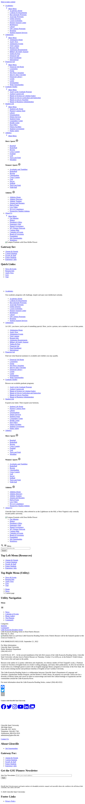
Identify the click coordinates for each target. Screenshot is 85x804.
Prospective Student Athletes (20, 211)
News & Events (10, 269)
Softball (12, 183)
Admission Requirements (18, 50)
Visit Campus (14, 46)
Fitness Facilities (15, 127)
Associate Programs (17, 17)
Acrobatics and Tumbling (18, 169)
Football (12, 154)
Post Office (14, 125)
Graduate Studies (11, 87)
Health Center (14, 123)
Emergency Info (15, 224)
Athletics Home (15, 197)
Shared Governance (17, 226)
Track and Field (15, 158)
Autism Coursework (17, 94)
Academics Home (16, 11)
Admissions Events (16, 44)
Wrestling (13, 160)
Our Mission (14, 218)
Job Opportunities (16, 238)
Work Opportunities (17, 85)
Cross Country (15, 152)
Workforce (13, 240)
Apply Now (14, 42)
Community (9, 620)
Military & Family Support (19, 52)
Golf (11, 156)
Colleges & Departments (18, 13)
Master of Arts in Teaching (19, 100)
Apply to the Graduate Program (21, 92)
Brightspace (14, 25)
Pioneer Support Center (18, 23)
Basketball (13, 148)
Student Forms (15, 119)
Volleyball (13, 187)
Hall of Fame (14, 205)
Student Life (9, 104)
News (7, 591)
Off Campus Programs (17, 29)
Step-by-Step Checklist (18, 75)
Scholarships (14, 83)
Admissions (9, 35)
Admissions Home (16, 40)
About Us (8, 213)
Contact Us (5, 739)
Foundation (14, 236)
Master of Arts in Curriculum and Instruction (25, 98)
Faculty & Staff (10, 255)
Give (7, 275)
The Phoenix (9, 618)
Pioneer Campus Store (17, 111)
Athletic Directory (16, 199)
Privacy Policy (10, 801)
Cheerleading (14, 175)
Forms (12, 71)
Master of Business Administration (22, 102)
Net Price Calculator (17, 73)
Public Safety (14, 131)
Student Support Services (18, 33)
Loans (12, 81)
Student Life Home (16, 109)
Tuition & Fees (15, 54)
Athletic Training (16, 201)
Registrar (13, 31)
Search (4, 550)
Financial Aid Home (17, 67)
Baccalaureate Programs (18, 15)
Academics (9, 6)
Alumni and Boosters (17, 203)
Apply (3, 778)
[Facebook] (42, 687)
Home (7, 589)
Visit (7, 277)
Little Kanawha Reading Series (12, 630)
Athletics (8, 133)
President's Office (16, 222)
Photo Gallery (10, 616)
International (14, 60)
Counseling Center (16, 121)
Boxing (12, 150)
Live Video (14, 207)
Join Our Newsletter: (8, 775)
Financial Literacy (16, 77)
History (12, 220)
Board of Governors (17, 234)
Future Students (10, 257)
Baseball (13, 146)
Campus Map (14, 230)
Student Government (17, 129)
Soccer (12, 181)
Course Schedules (16, 21)
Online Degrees (15, 19)
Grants (12, 79)
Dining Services (15, 117)
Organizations (14, 115)
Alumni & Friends (11, 251)
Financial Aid (14, 56)
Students (4, 626)
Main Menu (11, 9)
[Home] (12, 287)
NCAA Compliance (17, 209)
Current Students (11, 253)
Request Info (14, 48)
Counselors (14, 69)
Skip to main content (8, 2)
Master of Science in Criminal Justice (23, 96)
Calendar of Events (16, 232)
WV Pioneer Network (17, 228)
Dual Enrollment (15, 58)
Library (12, 27)
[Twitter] (42, 690)
